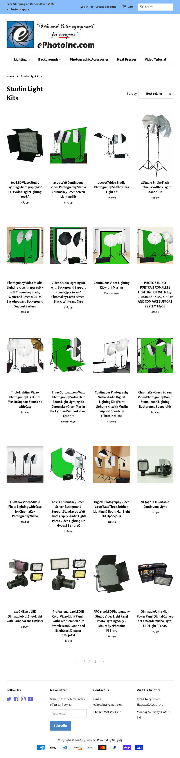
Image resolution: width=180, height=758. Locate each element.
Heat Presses (127, 59)
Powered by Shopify (109, 740)
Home (10, 76)
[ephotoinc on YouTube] (30, 700)
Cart (130, 7)
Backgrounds (48, 59)
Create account (105, 7)
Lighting (20, 59)
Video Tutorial (155, 59)
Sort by (132, 93)
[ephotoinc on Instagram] (23, 700)
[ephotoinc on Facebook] (16, 700)
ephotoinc (89, 740)
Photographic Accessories (89, 59)
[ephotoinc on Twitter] (9, 700)
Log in (84, 7)
